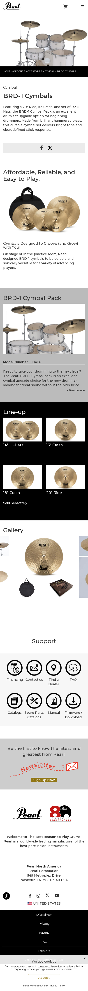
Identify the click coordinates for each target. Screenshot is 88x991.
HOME (7, 71)
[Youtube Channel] (57, 895)
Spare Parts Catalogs (34, 715)
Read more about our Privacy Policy (44, 985)
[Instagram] (38, 895)
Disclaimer (44, 914)
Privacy (44, 923)
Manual (54, 713)
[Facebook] (30, 895)
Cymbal (50, 71)
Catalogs (15, 713)
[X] (47, 895)
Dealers (44, 951)
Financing (15, 680)
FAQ (73, 680)
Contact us (34, 680)
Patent (44, 932)
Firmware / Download (73, 715)
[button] (44, 209)
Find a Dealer (53, 682)
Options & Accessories (27, 71)
